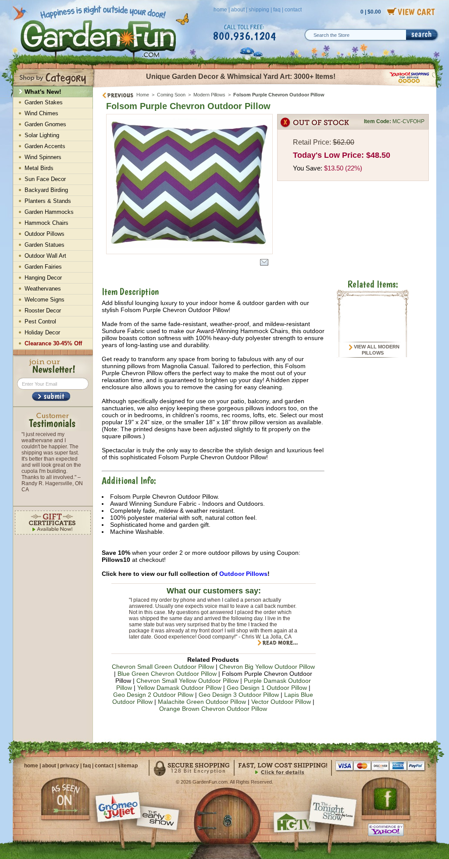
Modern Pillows (209, 94)
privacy (69, 766)
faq (277, 10)
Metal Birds (39, 168)
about (238, 10)
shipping (259, 10)
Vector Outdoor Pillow (281, 701)
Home (142, 94)
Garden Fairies (43, 266)
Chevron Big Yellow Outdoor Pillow (267, 666)
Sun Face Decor (45, 179)
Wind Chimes (41, 113)
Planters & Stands (48, 201)
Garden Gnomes (45, 124)
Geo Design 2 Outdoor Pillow (153, 694)
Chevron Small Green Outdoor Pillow (163, 666)
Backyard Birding (46, 190)
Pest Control (40, 321)
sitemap (128, 766)
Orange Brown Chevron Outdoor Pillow (213, 708)
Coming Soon (171, 94)
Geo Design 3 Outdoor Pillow (239, 694)
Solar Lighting (42, 135)
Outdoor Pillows (243, 573)
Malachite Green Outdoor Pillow (202, 701)
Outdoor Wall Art (45, 255)
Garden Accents (45, 146)
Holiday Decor (42, 332)
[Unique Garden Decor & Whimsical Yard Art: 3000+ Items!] (265, 87)
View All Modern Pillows (376, 349)
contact (293, 10)
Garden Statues (44, 244)
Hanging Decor (43, 277)
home (220, 10)
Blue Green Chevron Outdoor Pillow (167, 673)
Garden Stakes (44, 102)
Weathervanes (43, 288)
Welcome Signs (44, 299)
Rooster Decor (43, 310)
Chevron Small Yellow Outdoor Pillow (187, 680)
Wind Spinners (43, 157)
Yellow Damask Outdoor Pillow (179, 687)
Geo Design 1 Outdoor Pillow (267, 687)
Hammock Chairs (46, 223)
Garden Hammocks (49, 212)
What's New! (43, 91)
